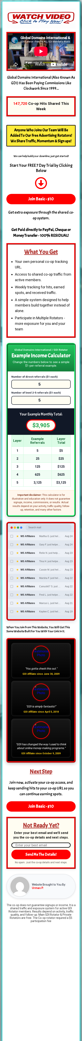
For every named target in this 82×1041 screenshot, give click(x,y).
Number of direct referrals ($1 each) (34, 376)
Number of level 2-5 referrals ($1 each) (36, 392)
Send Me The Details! (41, 854)
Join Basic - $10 (41, 199)
